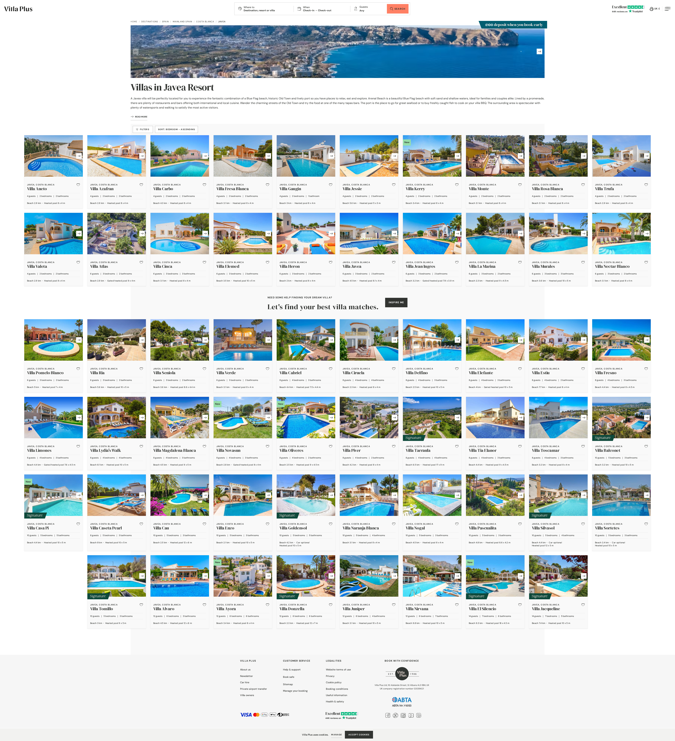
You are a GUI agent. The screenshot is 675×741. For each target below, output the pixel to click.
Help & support (292, 669)
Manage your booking (295, 690)
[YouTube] (411, 715)
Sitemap (288, 684)
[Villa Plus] (18, 8)
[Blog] (419, 715)
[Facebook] (388, 715)
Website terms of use (338, 669)
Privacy (330, 676)
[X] (395, 715)
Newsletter (246, 676)
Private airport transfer (253, 688)
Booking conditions (337, 688)
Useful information (336, 695)
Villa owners (247, 695)
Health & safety (335, 701)
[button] (78, 184)
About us (245, 669)
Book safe (288, 676)
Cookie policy (334, 682)
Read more (141, 116)
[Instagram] (403, 715)
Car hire (244, 682)
